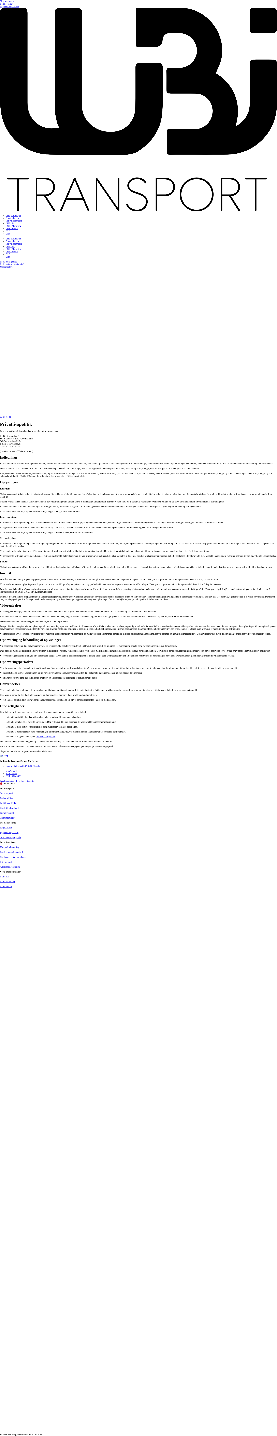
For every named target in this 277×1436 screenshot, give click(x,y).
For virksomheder (14, 221)
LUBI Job (10, 223)
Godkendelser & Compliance (13, 857)
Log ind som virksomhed (11, 852)
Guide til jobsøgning (9, 808)
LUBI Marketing (13, 226)
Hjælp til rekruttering (9, 847)
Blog (8, 233)
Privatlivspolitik (7, 813)
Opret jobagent (12, 218)
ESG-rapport (6, 862)
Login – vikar (6, 4)
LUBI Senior (12, 228)
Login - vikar (6, 827)
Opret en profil (6, 793)
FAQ (8, 231)
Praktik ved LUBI (8, 803)
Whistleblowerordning (10, 867)
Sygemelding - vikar (9, 832)
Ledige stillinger (7, 798)
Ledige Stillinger (13, 215)
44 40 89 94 (9, 783)
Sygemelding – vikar (9, 6)
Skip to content (7, 1)
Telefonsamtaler (7, 818)
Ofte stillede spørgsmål (10, 837)
